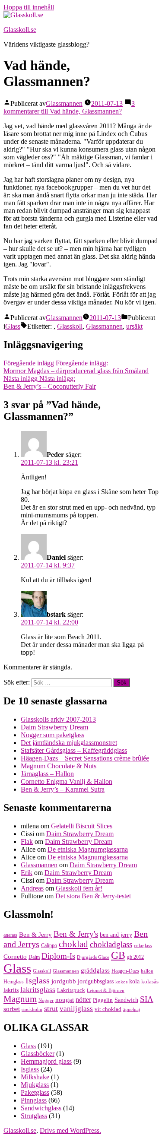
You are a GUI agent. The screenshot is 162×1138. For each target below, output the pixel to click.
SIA (146, 999)
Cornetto (15, 956)
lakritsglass (37, 990)
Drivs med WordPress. (70, 1130)
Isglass (37, 980)
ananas (10, 935)
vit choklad (108, 1009)
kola (134, 981)
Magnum (20, 999)
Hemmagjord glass (46, 1061)
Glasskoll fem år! (79, 888)
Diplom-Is (58, 956)
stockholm (32, 1009)
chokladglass (111, 944)
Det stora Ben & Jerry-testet (93, 896)
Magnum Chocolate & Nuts (58, 766)
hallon (147, 971)
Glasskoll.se (19, 29)
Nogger (46, 1000)
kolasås (150, 981)
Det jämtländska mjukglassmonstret (69, 742)
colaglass (143, 945)
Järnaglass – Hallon (47, 773)
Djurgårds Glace (93, 957)
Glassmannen (64, 103)
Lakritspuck (71, 990)
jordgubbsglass (96, 981)
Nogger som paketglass (52, 735)
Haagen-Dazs (125, 971)
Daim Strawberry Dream (54, 727)
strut (51, 1008)
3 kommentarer (69, 107)
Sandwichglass (41, 1108)
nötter (83, 999)
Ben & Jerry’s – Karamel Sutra (63, 789)
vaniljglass (76, 1009)
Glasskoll (70, 326)
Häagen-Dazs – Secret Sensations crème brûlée (85, 758)
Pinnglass (34, 1100)
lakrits (11, 990)
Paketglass (35, 1092)
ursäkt (134, 326)
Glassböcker (37, 1053)
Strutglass (34, 1115)
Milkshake (35, 1077)
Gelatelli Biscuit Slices (81, 826)
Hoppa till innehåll (28, 7)
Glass (12, 326)
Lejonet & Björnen (105, 990)
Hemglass (13, 982)
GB (118, 955)
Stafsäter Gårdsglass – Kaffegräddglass (74, 750)
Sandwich (126, 1000)
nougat (64, 999)
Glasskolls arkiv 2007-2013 (58, 719)
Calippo (49, 945)
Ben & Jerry (35, 934)
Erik (26, 872)
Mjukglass (35, 1084)
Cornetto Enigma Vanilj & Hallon (66, 781)
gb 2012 (135, 957)
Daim (34, 957)
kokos (121, 982)
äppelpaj (131, 1009)
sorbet (11, 1008)
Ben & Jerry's (76, 933)
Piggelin (103, 1000)
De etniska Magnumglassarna (88, 849)
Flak (27, 841)
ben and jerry (116, 935)
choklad (73, 944)
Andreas (32, 888)
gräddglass (95, 970)
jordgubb (63, 981)
